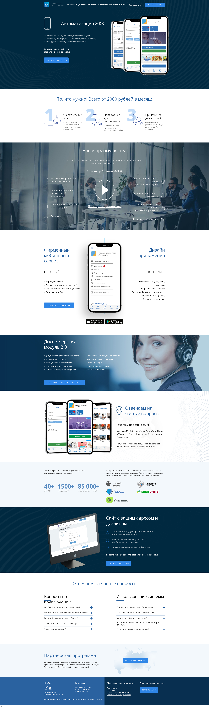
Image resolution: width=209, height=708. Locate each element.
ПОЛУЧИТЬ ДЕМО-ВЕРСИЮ (56, 60)
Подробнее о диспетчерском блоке (64, 382)
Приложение (72, 5)
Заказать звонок (155, 5)
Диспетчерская (84, 5)
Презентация (112, 688)
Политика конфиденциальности (119, 695)
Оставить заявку (149, 690)
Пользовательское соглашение (118, 692)
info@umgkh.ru (85, 689)
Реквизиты (111, 690)
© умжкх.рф (79, 692)
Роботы (94, 5)
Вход (123, 5)
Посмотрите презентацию (104, 206)
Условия (116, 5)
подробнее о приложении (59, 305)
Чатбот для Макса (105, 5)
